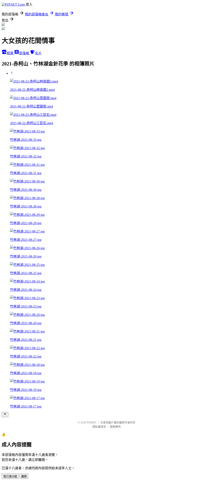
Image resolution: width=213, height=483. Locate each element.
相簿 (10, 53)
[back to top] (5, 414)
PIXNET (91, 422)
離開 (24, 476)
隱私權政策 (99, 426)
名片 (38, 53)
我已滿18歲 (10, 476)
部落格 (24, 53)
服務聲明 (115, 426)
